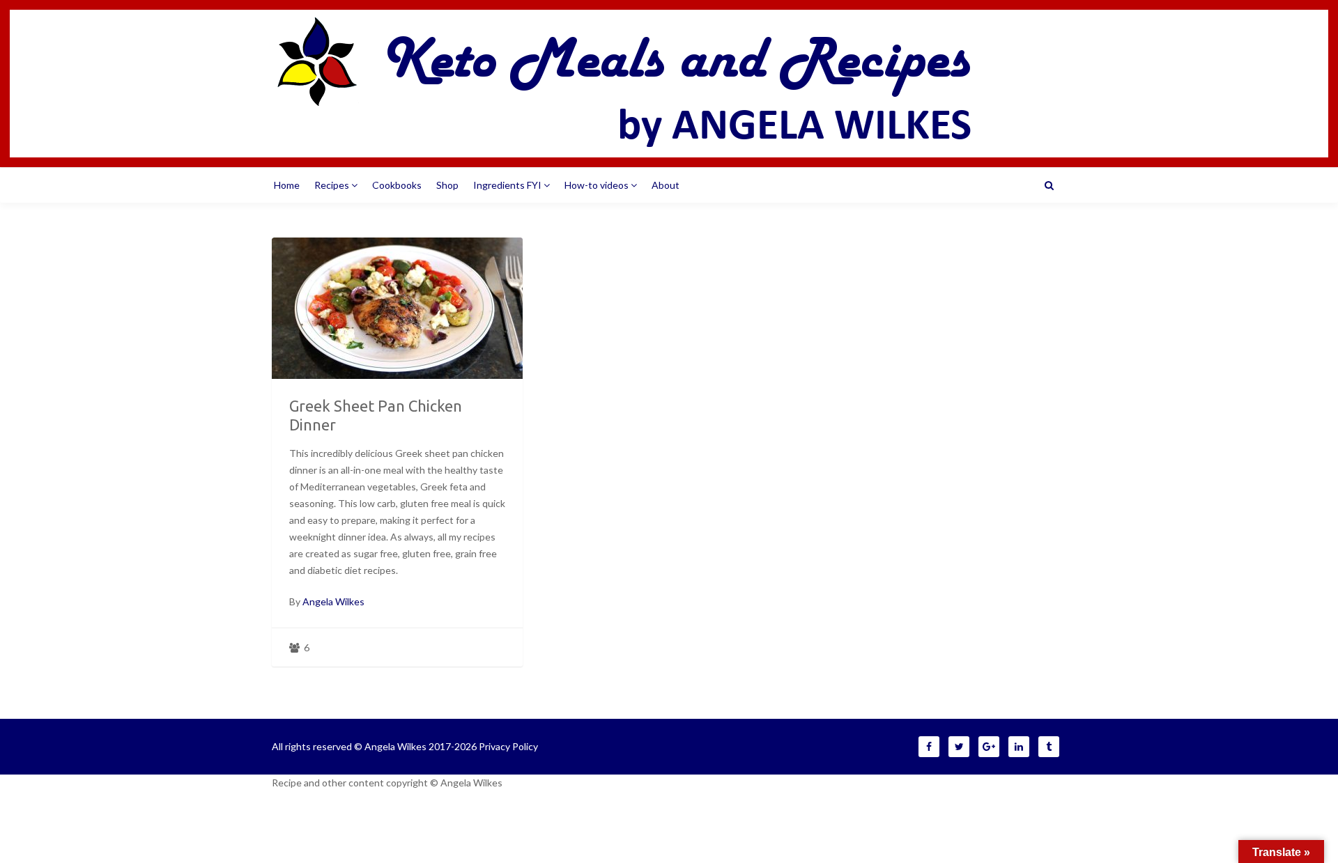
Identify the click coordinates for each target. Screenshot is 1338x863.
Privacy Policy (508, 746)
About (665, 185)
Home (287, 185)
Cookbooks (397, 185)
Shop (447, 185)
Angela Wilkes (333, 601)
